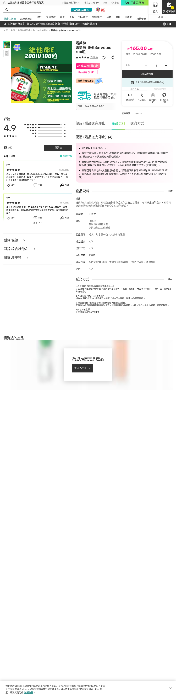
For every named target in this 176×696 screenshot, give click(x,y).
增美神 (81, 43)
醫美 (62, 16)
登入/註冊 (80, 368)
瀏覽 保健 (11, 240)
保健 (39, 16)
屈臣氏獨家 (26, 18)
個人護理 (83, 16)
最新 (13, 156)
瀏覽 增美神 (12, 258)
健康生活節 (10, 18)
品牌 (160, 16)
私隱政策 (28, 692)
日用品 (128, 16)
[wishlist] (103, 57)
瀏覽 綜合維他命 (16, 249)
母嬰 (108, 16)
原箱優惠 (141, 18)
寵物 (118, 16)
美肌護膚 (51, 16)
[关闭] (170, 688)
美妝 (71, 16)
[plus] (166, 65)
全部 (5, 156)
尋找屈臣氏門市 (91, 3)
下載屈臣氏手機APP (71, 3)
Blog (105, 3)
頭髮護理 (97, 16)
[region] (88, 688)
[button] (169, 7)
